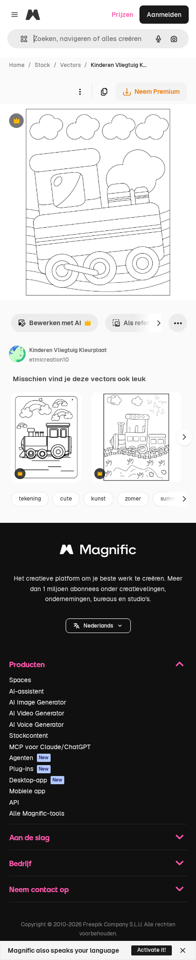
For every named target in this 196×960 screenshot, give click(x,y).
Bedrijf (20, 863)
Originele (60, 121)
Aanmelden (164, 14)
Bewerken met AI (49, 325)
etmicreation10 (49, 359)
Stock (42, 65)
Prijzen (122, 14)
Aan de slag (29, 837)
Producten (27, 664)
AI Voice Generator (36, 724)
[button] (98, 625)
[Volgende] (158, 323)
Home (17, 65)
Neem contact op (39, 889)
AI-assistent (26, 691)
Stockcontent (28, 735)
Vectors (70, 65)
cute (66, 498)
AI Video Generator (36, 713)
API (14, 802)
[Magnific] (98, 552)
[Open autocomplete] (20, 39)
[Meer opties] (80, 91)
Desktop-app (35, 780)
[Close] (182, 950)
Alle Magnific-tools (36, 813)
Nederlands (98, 625)
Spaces (20, 680)
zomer (133, 498)
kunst (98, 498)
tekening (30, 498)
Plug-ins (29, 769)
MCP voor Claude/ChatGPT (50, 747)
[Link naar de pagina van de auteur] (17, 355)
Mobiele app (27, 791)
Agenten (29, 758)
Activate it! (151, 950)
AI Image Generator (37, 702)
